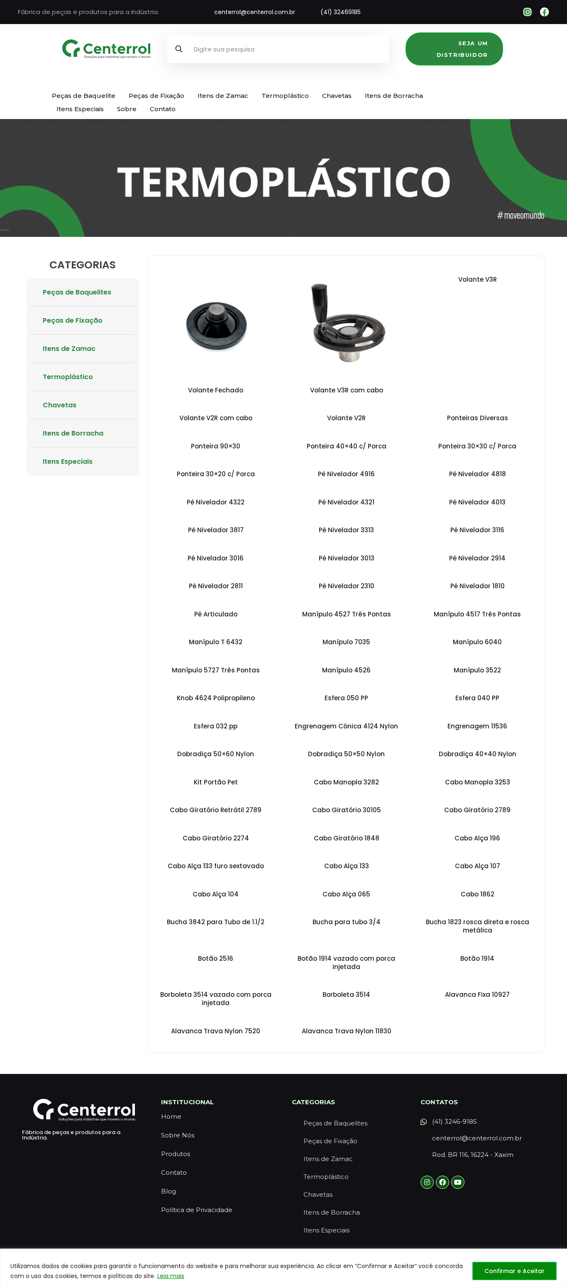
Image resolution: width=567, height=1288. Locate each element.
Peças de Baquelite (83, 96)
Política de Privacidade (196, 1210)
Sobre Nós (177, 1135)
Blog (168, 1191)
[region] (283, 1268)
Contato (163, 109)
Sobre (127, 109)
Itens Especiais (80, 109)
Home (171, 1116)
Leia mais (170, 1276)
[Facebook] (544, 12)
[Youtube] (457, 1182)
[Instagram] (527, 12)
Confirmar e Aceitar (514, 1271)
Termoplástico (285, 96)
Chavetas (337, 96)
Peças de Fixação (156, 96)
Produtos (175, 1154)
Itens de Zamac (223, 96)
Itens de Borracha (394, 96)
